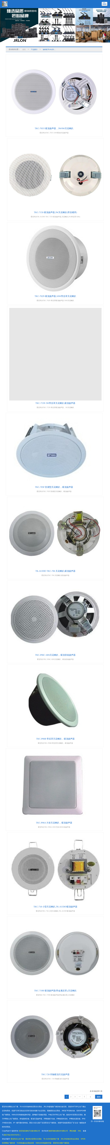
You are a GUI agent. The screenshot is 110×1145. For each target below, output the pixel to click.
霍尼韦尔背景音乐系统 (33, 1139)
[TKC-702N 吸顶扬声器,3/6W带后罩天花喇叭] (55, 259)
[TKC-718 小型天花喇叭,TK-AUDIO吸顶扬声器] (55, 869)
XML (79, 1131)
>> (80, 1097)
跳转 (99, 1096)
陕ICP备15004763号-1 (12, 1135)
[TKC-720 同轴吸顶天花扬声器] (55, 1037)
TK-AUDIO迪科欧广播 (51, 1139)
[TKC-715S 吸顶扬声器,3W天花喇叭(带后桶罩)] (55, 175)
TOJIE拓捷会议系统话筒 (25, 1143)
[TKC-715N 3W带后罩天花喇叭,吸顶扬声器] (55, 354)
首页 (24, 49)
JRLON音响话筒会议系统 (70, 1139)
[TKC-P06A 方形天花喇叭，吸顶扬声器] (54, 785)
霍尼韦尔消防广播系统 (61, 1143)
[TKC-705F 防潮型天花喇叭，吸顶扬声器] (54, 449)
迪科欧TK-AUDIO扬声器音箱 (50, 49)
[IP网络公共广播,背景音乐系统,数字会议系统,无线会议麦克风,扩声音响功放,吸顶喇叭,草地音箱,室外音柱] (55, 25)
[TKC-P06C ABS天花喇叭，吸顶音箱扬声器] (55, 617)
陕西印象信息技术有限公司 (58, 1131)
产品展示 (34, 49)
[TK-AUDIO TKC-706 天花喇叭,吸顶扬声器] (55, 533)
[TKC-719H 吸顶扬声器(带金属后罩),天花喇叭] (55, 953)
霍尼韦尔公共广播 (17, 1139)
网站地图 (73, 1131)
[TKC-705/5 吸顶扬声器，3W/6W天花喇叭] (54, 91)
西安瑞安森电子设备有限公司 (29, 1131)
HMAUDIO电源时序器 (43, 1143)
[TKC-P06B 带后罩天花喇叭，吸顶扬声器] (55, 701)
